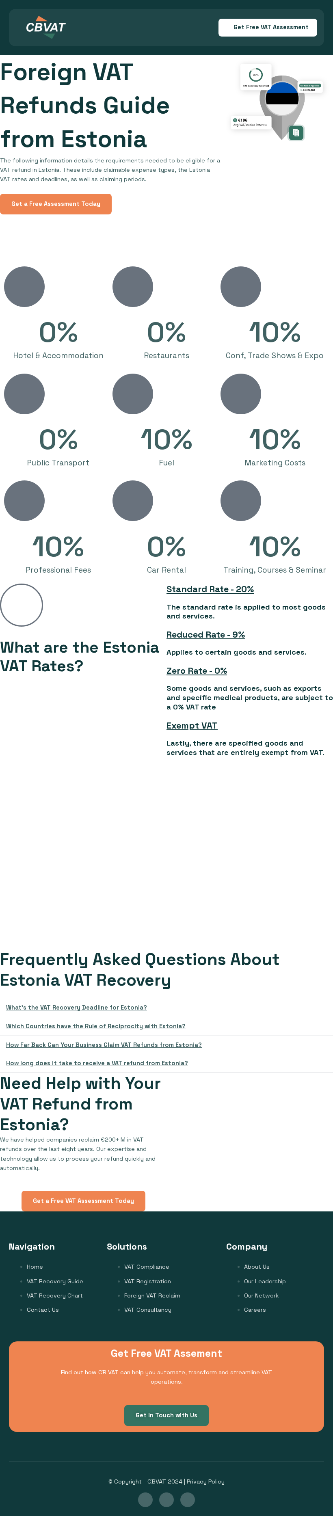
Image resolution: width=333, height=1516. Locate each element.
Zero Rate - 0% (196, 670)
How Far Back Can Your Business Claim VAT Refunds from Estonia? (104, 1045)
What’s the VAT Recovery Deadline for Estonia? (76, 1007)
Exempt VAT (192, 725)
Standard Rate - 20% (210, 589)
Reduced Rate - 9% (205, 634)
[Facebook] (166, 1499)
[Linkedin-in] (145, 1499)
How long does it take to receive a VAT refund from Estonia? (97, 1063)
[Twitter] (187, 1499)
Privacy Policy (206, 1481)
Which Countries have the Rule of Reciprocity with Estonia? (96, 1026)
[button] (102, 27)
